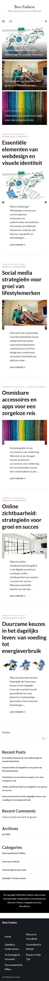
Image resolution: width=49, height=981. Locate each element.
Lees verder (16, 245)
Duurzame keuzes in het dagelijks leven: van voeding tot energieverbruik (24, 637)
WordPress (24, 906)
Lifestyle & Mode (13, 111)
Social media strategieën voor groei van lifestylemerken (22, 282)
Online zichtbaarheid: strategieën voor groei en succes (22, 516)
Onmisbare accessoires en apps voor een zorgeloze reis (19, 402)
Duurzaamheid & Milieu (14, 618)
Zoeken (6, 732)
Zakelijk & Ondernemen (17, 76)
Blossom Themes (15, 902)
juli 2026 (6, 834)
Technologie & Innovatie (18, 45)
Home (8, 936)
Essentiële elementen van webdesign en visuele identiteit (22, 152)
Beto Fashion (24, 6)
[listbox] (24, 75)
